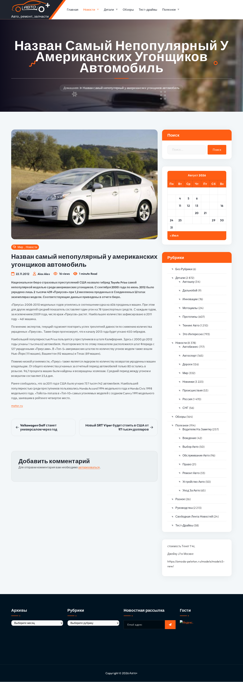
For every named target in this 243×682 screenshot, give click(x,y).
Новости (89, 9)
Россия (187, 399)
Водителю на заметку (197, 429)
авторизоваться (89, 467)
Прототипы (190, 316)
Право (187, 464)
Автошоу (188, 281)
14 (205, 205)
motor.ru (17, 405)
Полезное (169, 9)
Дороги (187, 364)
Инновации (190, 299)
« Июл (174, 235)
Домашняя (71, 88)
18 (180, 213)
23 (222, 213)
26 (188, 220)
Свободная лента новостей (194, 516)
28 (205, 220)
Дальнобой (190, 290)
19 (188, 213)
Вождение (189, 438)
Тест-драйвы (148, 9)
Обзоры (128, 9)
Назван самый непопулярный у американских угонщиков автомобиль (131, 88)
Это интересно (193, 334)
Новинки (188, 381)
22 (213, 213)
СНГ (185, 408)
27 (196, 220)
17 (171, 213)
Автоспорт (190, 355)
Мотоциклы (190, 308)
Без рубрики (183, 269)
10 (171, 205)
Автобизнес (190, 346)
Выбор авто (191, 446)
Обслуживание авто (196, 455)
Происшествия (193, 390)
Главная (72, 9)
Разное (180, 499)
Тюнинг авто (191, 325)
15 (213, 205)
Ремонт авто (191, 473)
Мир (20, 247)
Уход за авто (191, 490)
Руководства (184, 508)
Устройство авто (194, 481)
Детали (109, 9)
